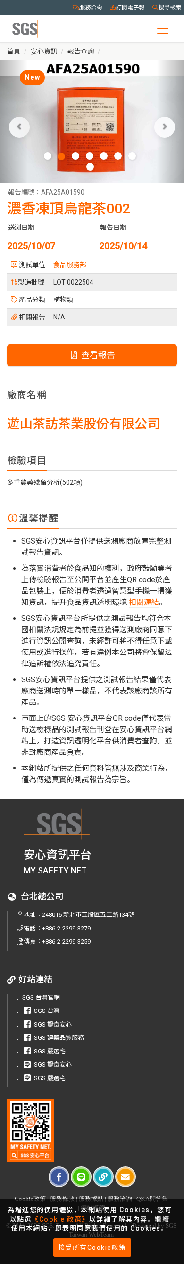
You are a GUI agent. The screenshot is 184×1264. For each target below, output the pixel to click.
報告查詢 (80, 51)
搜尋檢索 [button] (170, 7)
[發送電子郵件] (125, 1176)
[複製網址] (103, 1176)
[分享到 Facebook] (59, 1176)
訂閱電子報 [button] (130, 7)
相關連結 (144, 602)
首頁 (13, 51)
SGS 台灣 (46, 1010)
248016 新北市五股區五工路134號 (88, 914)
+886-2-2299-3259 (66, 941)
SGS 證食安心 (53, 1024)
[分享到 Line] (81, 1176)
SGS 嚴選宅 (50, 1051)
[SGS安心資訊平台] (30, 1130)
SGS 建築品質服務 (59, 1037)
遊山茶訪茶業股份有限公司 (83, 424)
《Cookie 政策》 (60, 1219)
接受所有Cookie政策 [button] (92, 1247)
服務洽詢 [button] (90, 7)
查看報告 (97, 355)
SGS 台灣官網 (41, 997)
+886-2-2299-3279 (66, 928)
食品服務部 (69, 265)
